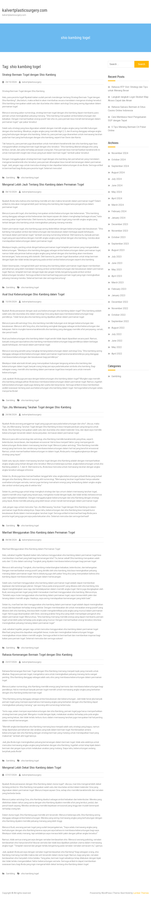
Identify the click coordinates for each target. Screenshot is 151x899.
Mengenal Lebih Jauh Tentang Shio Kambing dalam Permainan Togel (43, 184)
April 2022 (116, 353)
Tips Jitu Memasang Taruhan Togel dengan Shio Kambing (36, 407)
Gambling (10, 177)
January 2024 (118, 217)
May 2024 (116, 192)
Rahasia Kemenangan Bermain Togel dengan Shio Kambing (37, 654)
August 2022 (118, 327)
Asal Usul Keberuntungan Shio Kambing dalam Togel (33, 294)
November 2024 (119, 153)
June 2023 (116, 263)
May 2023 (116, 269)
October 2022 (118, 314)
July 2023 (116, 256)
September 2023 (120, 243)
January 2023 (118, 295)
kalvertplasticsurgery (31, 82)
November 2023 (119, 230)
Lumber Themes (141, 893)
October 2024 (118, 159)
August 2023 (118, 250)
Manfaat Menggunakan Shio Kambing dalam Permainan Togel (38, 532)
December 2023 (119, 224)
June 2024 (116, 185)
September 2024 (120, 166)
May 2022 (116, 347)
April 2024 (116, 198)
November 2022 (119, 308)
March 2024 (117, 204)
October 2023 (118, 237)
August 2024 (118, 172)
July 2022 (116, 334)
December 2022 (119, 301)
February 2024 (118, 211)
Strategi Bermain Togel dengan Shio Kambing (29, 74)
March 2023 (117, 282)
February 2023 (118, 289)
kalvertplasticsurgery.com (24, 10)
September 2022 (120, 321)
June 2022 (116, 340)
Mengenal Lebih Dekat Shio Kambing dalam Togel (31, 767)
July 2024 (116, 179)
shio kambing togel (30, 177)
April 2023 (116, 276)
